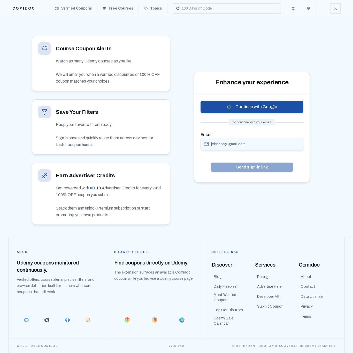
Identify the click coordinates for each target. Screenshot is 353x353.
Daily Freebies (225, 286)
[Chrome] (127, 320)
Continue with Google (256, 107)
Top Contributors (228, 310)
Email (206, 134)
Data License (312, 297)
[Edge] (182, 320)
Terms (306, 316)
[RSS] (87, 320)
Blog (218, 277)
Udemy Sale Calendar (223, 320)
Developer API (268, 297)
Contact (308, 286)
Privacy (307, 306)
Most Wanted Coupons (225, 297)
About (306, 277)
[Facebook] (67, 320)
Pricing (262, 277)
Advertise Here (269, 286)
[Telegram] (26, 320)
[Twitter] (46, 320)
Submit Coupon (270, 306)
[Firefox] (154, 320)
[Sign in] (335, 8)
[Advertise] (293, 8)
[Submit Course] (308, 8)
